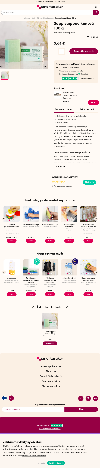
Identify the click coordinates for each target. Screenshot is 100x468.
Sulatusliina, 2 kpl (69, 278)
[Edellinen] (4, 218)
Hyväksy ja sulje (56, 463)
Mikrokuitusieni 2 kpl (50, 224)
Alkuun (27, 18)
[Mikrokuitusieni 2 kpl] (50, 214)
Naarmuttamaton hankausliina (88, 279)
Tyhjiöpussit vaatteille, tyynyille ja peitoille (31, 280)
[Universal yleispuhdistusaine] (12, 214)
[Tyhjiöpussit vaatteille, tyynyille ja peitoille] (31, 267)
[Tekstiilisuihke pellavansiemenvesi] (88, 214)
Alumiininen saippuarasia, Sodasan (70, 95)
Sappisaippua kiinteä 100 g (50, 333)
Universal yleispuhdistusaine (11, 226)
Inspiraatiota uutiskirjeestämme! (50, 404)
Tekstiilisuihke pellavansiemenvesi (88, 226)
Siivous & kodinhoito (45, 18)
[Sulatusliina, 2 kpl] (69, 267)
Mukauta (41, 463)
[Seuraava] (44, 66)
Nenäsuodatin (11, 278)
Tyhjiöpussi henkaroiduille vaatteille (50, 280)
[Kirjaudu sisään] (10, 398)
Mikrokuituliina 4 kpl (31, 224)
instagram (87, 398)
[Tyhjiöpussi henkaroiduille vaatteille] (50, 267)
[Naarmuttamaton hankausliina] (88, 267)
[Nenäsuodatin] (12, 267)
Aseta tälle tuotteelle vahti (84, 52)
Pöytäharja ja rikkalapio (69, 226)
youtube (94, 398)
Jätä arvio (89, 182)
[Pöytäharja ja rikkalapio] (69, 214)
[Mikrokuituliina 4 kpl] (31, 214)
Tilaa (81, 409)
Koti (33, 18)
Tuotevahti (50, 343)
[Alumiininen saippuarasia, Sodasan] (57, 94)
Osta (11, 241)
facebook (79, 398)
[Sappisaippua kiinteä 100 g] (50, 321)
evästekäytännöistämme (34, 456)
